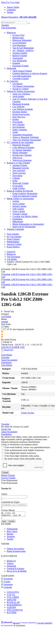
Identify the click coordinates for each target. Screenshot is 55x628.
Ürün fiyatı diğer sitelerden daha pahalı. (22, 456)
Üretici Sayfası (27, 413)
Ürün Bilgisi (6, 355)
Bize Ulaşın (12, 531)
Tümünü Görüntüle (15, 229)
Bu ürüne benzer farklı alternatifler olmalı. (23, 458)
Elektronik (11, 566)
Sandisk (4, 321)
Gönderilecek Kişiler (10, 502)
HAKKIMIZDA (14, 605)
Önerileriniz (6, 362)
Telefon (10, 563)
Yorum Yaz (6, 429)
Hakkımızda (12, 529)
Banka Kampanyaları (16, 551)
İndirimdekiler (13, 241)
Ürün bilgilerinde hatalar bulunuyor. (20, 453)
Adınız (4, 494)
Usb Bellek (6, 316)
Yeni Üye (5, 2)
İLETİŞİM (11, 612)
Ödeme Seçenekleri (15, 548)
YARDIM (11, 607)
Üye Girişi (14, 2)
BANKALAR (13, 602)
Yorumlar (5, 357)
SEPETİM (11, 599)
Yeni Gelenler (13, 234)
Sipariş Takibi (13, 7)
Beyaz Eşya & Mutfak (17, 571)
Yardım (10, 12)
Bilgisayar (11, 561)
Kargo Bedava (13, 247)
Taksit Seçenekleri (9, 360)
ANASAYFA (13, 592)
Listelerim (11, 10)
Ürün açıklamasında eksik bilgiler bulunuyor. (24, 450)
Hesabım (11, 536)
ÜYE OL (11, 594)
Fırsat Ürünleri (13, 239)
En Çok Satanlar (14, 236)
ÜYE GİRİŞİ (13, 597)
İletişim (10, 534)
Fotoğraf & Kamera (15, 568)
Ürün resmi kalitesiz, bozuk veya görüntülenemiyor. (27, 447)
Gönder (5, 473)
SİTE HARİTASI (15, 610)
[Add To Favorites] (2, 352)
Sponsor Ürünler (14, 244)
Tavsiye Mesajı (8, 510)
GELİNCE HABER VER (13, 347)
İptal (4, 521)
